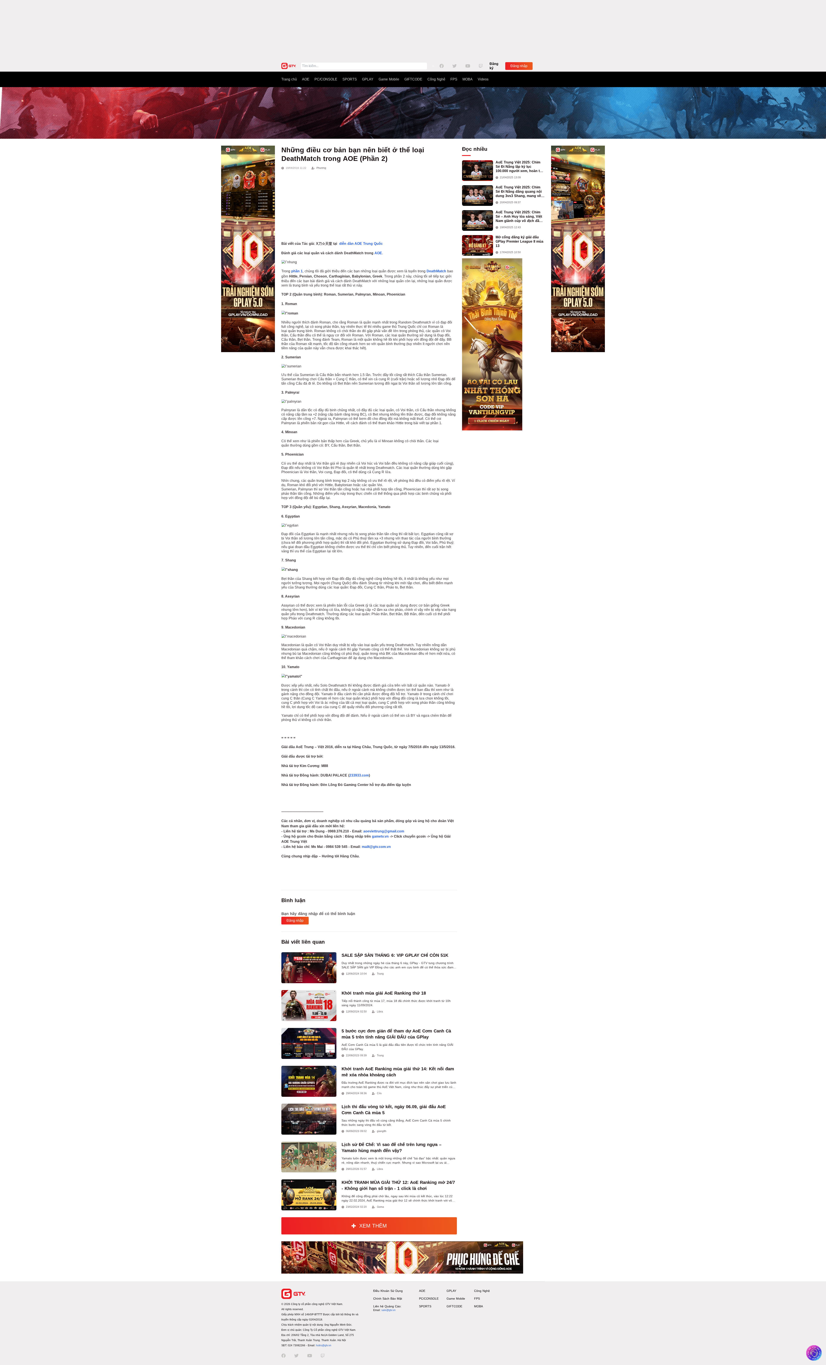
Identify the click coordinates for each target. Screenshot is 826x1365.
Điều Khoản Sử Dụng (388, 1291)
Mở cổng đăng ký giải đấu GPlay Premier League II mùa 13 (519, 241)
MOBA (467, 79)
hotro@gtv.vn (323, 1345)
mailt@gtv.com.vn (376, 847)
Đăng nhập (518, 66)
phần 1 (297, 271)
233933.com (359, 775)
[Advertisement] (413, 30)
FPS (453, 79)
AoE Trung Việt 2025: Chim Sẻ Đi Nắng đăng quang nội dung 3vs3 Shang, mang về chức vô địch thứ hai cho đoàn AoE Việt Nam (519, 191)
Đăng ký (494, 66)
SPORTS (349, 79)
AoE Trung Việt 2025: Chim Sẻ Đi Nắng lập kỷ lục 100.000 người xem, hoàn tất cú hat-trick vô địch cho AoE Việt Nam (519, 166)
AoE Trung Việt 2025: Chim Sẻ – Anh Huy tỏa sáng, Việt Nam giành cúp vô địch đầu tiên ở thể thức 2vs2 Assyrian (520, 216)
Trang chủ (289, 79)
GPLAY (367, 79)
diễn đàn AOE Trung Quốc (361, 243)
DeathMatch (436, 271)
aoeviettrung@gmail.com (383, 831)
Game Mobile (389, 79)
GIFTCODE (413, 79)
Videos (483, 79)
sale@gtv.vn (388, 1310)
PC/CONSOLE (325, 79)
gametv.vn (380, 836)
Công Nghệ (436, 79)
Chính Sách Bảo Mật (387, 1298)
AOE (305, 79)
